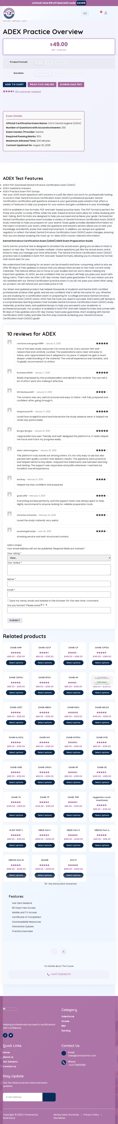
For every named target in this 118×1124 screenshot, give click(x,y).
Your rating (14, 553)
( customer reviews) (28, 91)
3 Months (43, 73)
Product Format (18, 62)
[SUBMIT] (49, 1097)
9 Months (79, 73)
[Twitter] (10, 1035)
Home (6, 20)
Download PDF (71, 84)
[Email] (63, 1053)
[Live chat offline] (101, 680)
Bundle (61, 62)
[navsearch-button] (94, 13)
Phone (71, 1061)
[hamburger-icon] (85, 13)
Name (11, 579)
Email (11, 590)
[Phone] (63, 1062)
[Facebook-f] (5, 1035)
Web (49, 62)
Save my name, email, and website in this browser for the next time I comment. (54, 601)
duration (19, 73)
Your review (14, 563)
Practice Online (42, 84)
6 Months (61, 73)
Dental (16, 20)
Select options (16, 662)
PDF (38, 62)
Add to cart (14, 84)
